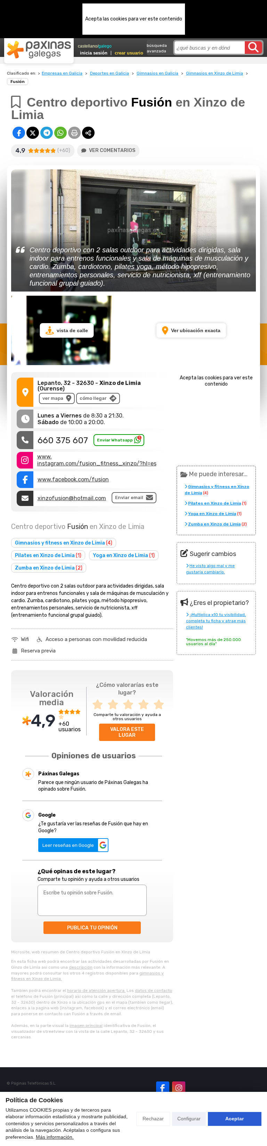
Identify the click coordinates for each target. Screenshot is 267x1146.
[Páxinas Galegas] (39, 50)
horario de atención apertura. (96, 990)
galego (105, 46)
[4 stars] (145, 705)
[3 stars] (130, 705)
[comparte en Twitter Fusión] (32, 133)
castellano (87, 46)
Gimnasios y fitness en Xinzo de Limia (63, 543)
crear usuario (129, 53)
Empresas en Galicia (62, 73)
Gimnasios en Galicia (157, 73)
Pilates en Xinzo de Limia (48, 555)
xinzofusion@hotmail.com (72, 498)
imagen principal (86, 1025)
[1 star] (99, 705)
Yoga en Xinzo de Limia (124, 555)
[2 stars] (115, 705)
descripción (80, 967)
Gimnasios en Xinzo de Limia (214, 73)
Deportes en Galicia (109, 73)
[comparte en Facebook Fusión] (19, 133)
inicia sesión (93, 53)
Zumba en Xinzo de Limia (48, 568)
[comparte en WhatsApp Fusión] (60, 133)
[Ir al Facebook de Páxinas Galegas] (162, 1088)
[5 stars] (161, 705)
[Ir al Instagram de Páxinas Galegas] (178, 1088)
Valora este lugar (127, 732)
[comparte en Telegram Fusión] (46, 133)
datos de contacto (153, 990)
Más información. (55, 1137)
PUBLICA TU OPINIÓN (92, 928)
